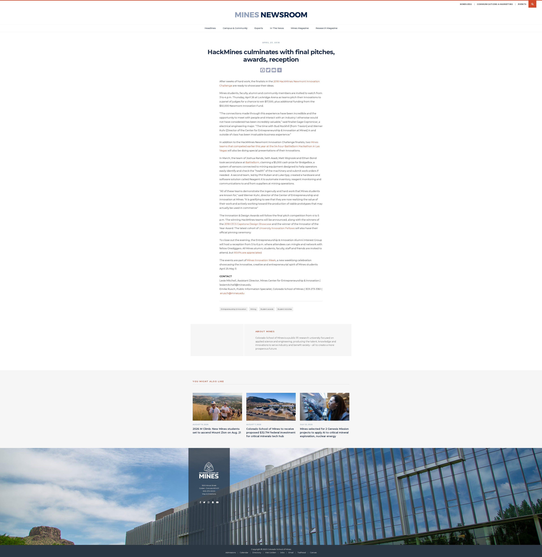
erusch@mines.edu (232, 293)
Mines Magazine (300, 28)
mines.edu (466, 4)
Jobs (282, 552)
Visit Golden (270, 552)
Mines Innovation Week (261, 260)
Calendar (244, 552)
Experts (258, 28)
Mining (253, 309)
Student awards (266, 309)
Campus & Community (235, 28)
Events (522, 4)
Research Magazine (326, 28)
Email (291, 552)
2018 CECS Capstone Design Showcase (247, 224)
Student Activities (284, 309)
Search (532, 4)
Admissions (231, 552)
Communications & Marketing (495, 4)
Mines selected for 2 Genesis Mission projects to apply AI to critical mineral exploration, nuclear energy (324, 432)
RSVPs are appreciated (248, 252)
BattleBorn (252, 162)
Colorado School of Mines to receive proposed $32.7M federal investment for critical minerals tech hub (270, 432)
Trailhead (302, 552)
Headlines (210, 28)
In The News (277, 28)
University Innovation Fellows (277, 228)
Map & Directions (209, 494)
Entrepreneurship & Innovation (233, 309)
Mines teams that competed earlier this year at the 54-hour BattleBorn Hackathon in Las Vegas (269, 146)
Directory (256, 552)
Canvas (313, 552)
